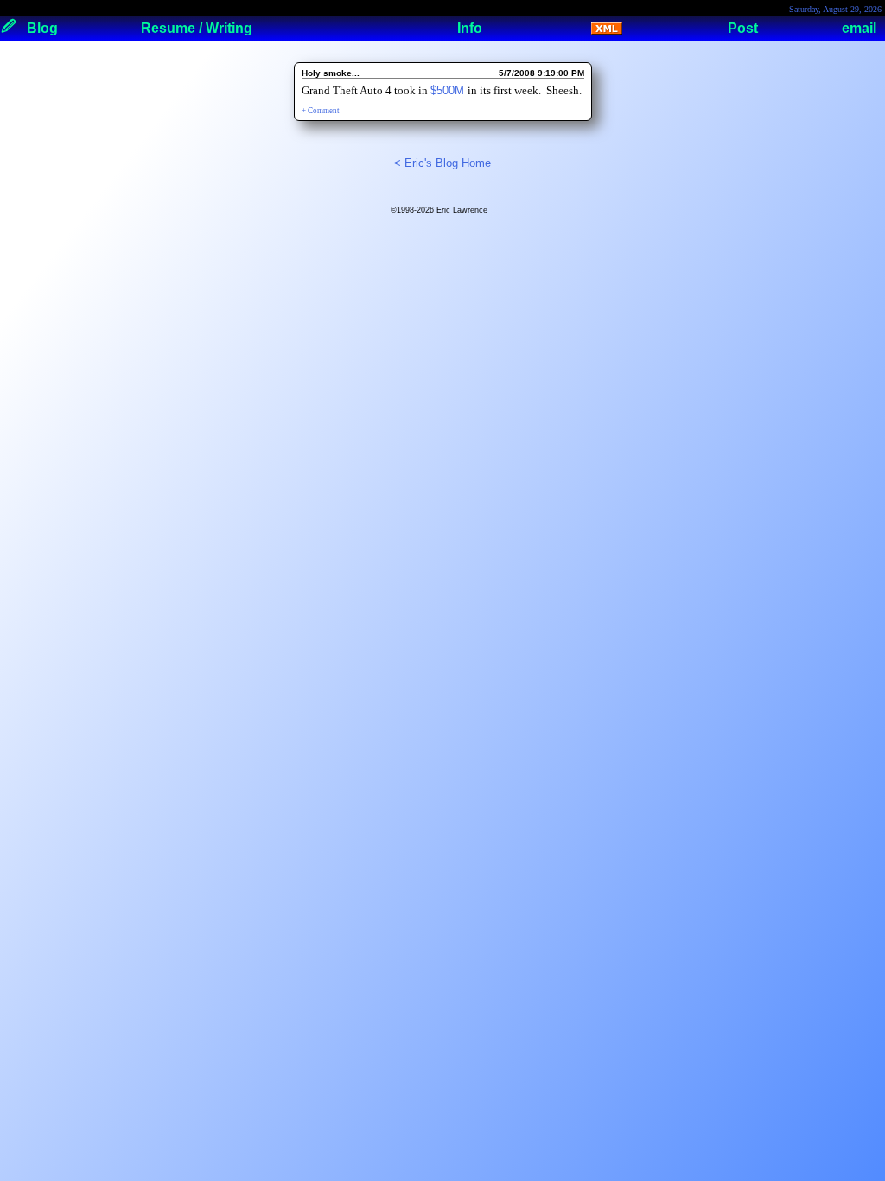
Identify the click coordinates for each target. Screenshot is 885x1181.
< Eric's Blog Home (442, 162)
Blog (42, 28)
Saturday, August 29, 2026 (835, 9)
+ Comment (321, 110)
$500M (449, 90)
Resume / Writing (196, 28)
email (859, 28)
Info (469, 28)
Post (743, 28)
